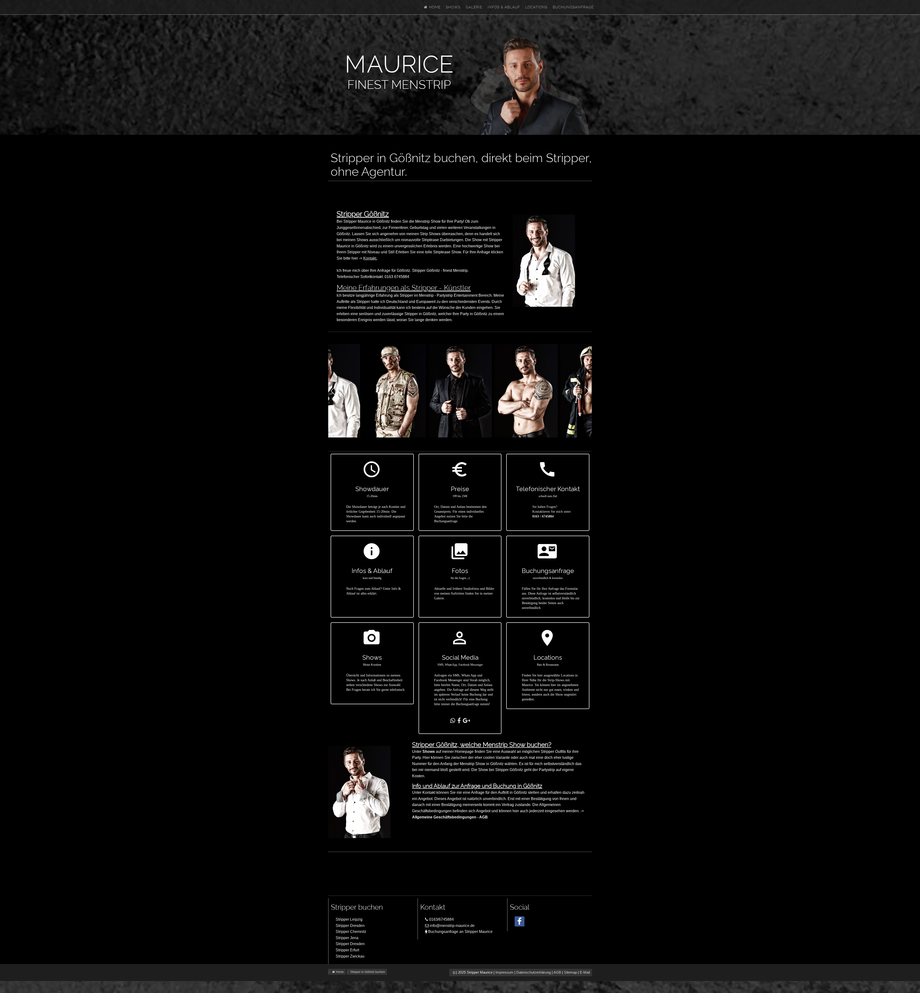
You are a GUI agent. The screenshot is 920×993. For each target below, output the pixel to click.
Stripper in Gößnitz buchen (367, 972)
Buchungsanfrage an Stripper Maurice (460, 932)
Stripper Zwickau (350, 956)
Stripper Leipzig (349, 919)
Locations (536, 7)
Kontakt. (370, 258)
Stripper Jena (347, 938)
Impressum (504, 972)
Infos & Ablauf (504, 7)
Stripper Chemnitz (351, 932)
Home (434, 7)
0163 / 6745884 (543, 516)
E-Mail (585, 972)
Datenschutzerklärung (533, 972)
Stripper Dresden (350, 926)
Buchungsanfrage (573, 7)
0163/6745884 (441, 919)
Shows (453, 7)
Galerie (474, 7)
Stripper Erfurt (347, 950)
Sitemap (570, 972)
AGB (557, 972)
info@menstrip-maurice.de (452, 926)
